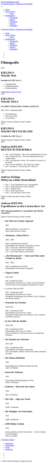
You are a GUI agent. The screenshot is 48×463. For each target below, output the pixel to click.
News (12, 14)
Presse (7, 447)
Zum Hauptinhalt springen (10, 2)
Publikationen (10, 16)
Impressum (9, 443)
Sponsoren (9, 449)
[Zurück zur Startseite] (16, 4)
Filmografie (14, 18)
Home (7, 10)
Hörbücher (13, 22)
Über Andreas (10, 12)
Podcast (12, 24)
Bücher (12, 20)
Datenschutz (9, 445)
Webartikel (13, 26)
